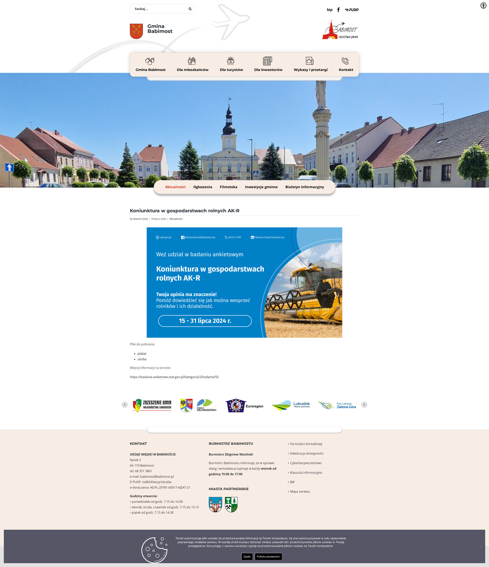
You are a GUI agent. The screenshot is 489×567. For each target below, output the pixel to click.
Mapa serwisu (300, 491)
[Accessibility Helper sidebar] (483, 5)
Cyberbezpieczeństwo (306, 463)
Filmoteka (228, 187)
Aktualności (175, 187)
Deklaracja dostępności (307, 453)
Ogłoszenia (202, 187)
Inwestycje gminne (261, 187)
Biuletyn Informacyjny (304, 187)
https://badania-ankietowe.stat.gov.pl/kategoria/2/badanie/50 (174, 377)
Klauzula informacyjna (306, 472)
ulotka (142, 359)
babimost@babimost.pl (157, 476)
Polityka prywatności (268, 556)
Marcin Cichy (140, 218)
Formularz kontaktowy (306, 444)
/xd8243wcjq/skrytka (157, 482)
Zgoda (247, 556)
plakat (142, 353)
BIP (292, 482)
